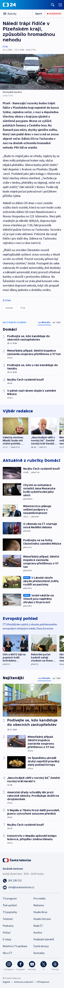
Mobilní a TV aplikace (15, 946)
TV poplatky (10, 912)
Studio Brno (40, 912)
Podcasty (8, 925)
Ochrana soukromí (23, 981)
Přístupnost (43, 981)
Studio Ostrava (42, 919)
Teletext (8, 919)
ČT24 (5, 46)
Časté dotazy (41, 946)
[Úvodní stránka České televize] (17, 860)
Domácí (9, 307)
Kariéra (37, 932)
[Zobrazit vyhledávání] (52, 4)
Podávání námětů (43, 939)
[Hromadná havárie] (32, 72)
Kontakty (39, 953)
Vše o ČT (7, 953)
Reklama (38, 905)
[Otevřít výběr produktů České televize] (60, 4)
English (6, 981)
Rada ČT (38, 925)
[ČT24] (9, 5)
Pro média (39, 898)
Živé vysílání (10, 905)
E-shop (7, 939)
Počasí (6, 932)
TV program (10, 898)
